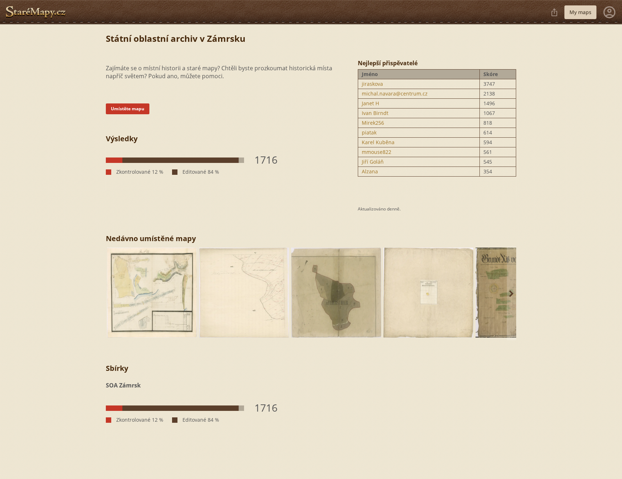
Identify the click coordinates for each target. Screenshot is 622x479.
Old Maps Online (38, 12)
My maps (580, 12)
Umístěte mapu (127, 109)
